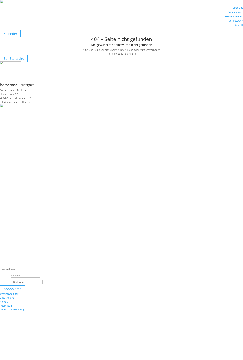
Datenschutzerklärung (12, 309)
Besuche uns (7, 297)
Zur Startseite (14, 58)
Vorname (5, 275)
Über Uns (238, 7)
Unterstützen (235, 20)
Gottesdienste (235, 12)
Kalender (10, 33)
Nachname (6, 281)
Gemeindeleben (234, 16)
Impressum (6, 305)
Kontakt (239, 24)
